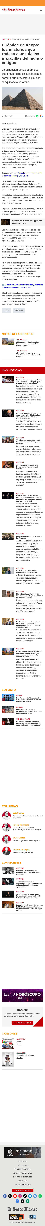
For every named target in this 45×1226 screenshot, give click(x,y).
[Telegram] (30, 1196)
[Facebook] (5, 1196)
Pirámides (19, 310)
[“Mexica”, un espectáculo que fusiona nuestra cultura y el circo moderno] (8, 447)
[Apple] (22, 1201)
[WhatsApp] (40, 1196)
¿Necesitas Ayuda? (23, 1190)
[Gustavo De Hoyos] (6, 851)
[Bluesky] (35, 1196)
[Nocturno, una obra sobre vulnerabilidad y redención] (8, 577)
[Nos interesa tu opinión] (22, 1152)
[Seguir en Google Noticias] (41, 116)
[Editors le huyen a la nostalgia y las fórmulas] (8, 548)
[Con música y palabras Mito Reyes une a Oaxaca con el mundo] (8, 475)
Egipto (6, 310)
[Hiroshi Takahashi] (6, 827)
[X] (10, 1196)
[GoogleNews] (17, 1201)
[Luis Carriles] (6, 815)
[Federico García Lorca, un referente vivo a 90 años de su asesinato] (8, 871)
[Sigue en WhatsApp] (37, 116)
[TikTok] (25, 1196)
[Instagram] (20, 1196)
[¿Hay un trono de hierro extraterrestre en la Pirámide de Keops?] (8, 353)
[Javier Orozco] (6, 839)
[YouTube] (15, 1196)
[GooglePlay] (27, 1201)
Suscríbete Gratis (22, 1023)
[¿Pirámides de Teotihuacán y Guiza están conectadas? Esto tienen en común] (8, 342)
